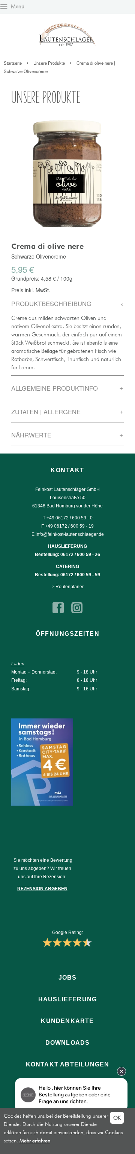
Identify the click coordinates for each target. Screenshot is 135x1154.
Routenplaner (70, 586)
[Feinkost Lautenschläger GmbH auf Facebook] (58, 611)
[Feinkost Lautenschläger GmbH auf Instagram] (76, 611)
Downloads (67, 1042)
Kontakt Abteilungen (68, 1064)
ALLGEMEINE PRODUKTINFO (67, 388)
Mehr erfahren (35, 1141)
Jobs (67, 977)
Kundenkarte (67, 1021)
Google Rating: (67, 932)
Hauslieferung (67, 999)
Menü (16, 6)
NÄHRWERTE (67, 434)
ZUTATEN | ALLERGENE (67, 411)
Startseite (13, 63)
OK (117, 1118)
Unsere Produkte (49, 63)
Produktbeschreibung (67, 303)
